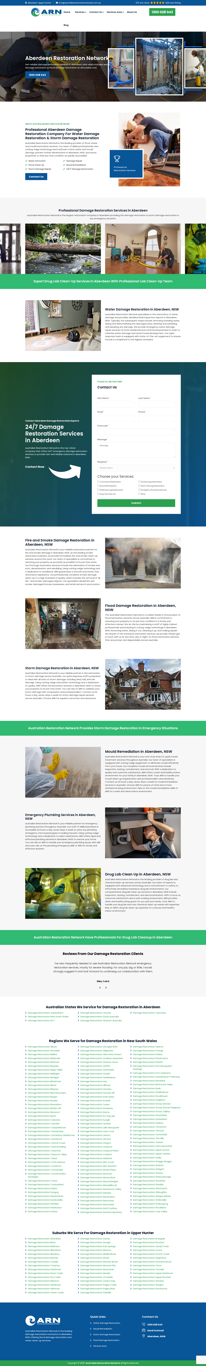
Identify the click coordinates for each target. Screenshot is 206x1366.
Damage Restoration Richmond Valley (153, 1084)
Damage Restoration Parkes (147, 1054)
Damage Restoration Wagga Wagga (152, 1161)
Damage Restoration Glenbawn (44, 1284)
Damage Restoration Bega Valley (45, 1069)
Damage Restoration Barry (42, 1242)
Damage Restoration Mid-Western (98, 1166)
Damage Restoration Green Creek (46, 1292)
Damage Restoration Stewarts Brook (152, 1261)
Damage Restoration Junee (94, 1104)
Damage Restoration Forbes (42, 1211)
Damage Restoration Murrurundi (97, 1269)
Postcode (103, 425)
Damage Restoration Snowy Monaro (152, 1103)
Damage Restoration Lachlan (95, 1123)
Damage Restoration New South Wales (48, 1016)
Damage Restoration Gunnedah (97, 1069)
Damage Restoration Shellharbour (150, 1092)
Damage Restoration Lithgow (95, 1142)
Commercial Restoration (110, 482)
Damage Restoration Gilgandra (96, 1050)
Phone (142, 411)
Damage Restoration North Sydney (98, 1208)
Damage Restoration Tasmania (149, 1012)
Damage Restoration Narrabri (95, 1192)
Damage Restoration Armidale (44, 1050)
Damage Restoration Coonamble (45, 1169)
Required (102, 461)
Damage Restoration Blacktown (44, 1081)
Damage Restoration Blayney (43, 1089)
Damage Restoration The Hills (148, 1138)
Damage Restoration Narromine (97, 1200)
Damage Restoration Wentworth (150, 1188)
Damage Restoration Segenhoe (149, 1257)
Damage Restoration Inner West (97, 1096)
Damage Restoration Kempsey (96, 1108)
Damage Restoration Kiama (95, 1112)
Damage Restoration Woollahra (149, 1207)
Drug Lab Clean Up (108, 494)
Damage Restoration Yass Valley (150, 1211)
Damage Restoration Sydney (148, 1122)
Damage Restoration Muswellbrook (98, 1185)
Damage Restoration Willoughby (150, 1192)
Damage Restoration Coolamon (45, 1166)
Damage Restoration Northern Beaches (101, 1212)
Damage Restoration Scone (147, 1250)
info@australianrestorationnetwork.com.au (80, 2)
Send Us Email (155, 1330)
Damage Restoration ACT (41, 1020)
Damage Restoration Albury (42, 1046)
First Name (103, 398)
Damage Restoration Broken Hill (44, 1108)
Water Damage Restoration (111, 490)
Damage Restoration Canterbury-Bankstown (51, 1135)
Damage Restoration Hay (93, 1081)
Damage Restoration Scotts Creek (151, 1254)
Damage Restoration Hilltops (95, 1085)
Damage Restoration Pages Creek (98, 1284)
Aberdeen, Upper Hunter (39, 2)
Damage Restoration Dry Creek (44, 1277)
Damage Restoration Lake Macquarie (99, 1127)
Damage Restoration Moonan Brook (99, 1261)
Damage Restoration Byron (42, 1115)
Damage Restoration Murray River (97, 1177)
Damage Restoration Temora (148, 1130)
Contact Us (95, 12)
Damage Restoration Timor (147, 1265)
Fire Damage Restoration (151, 482)
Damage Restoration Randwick (149, 1080)
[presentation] (100, 987)
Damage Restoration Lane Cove (97, 1131)
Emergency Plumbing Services (154, 490)
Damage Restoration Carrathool (45, 1139)
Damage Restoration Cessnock (44, 1150)
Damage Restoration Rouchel (148, 1242)
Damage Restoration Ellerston (43, 1280)
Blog (66, 25)
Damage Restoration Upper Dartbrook (153, 1273)
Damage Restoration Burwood (44, 1112)
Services (80, 12)
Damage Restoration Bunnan (43, 1257)
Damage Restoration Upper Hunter (151, 1149)
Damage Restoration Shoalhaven (150, 1096)
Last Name (144, 398)
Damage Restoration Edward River (45, 1196)
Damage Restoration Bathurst (43, 1062)
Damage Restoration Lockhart (96, 1154)
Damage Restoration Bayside (43, 1065)
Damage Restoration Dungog (43, 1192)
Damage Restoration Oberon (148, 1046)
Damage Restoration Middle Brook (98, 1254)
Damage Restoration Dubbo (42, 1188)
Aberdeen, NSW (156, 1336)
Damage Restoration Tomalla (148, 1269)
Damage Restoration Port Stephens (152, 1072)
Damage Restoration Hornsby (95, 1089)
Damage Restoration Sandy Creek (151, 1246)
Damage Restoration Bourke (42, 1100)
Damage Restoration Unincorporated (152, 1146)
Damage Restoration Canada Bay (45, 1131)
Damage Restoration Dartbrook (44, 1269)
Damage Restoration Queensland (45, 1012)
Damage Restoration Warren (148, 1173)
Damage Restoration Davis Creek (45, 1273)
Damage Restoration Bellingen (44, 1073)
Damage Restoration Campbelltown (47, 1127)
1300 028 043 (162, 12)
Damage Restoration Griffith (95, 1065)
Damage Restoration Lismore (95, 1139)
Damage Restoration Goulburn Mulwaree (101, 1058)
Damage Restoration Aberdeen (44, 1238)
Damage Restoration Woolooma (150, 1288)
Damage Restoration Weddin (148, 1184)
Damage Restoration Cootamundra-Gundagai (47, 1175)
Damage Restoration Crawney (44, 1265)
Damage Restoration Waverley (149, 1180)
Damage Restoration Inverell (95, 1100)
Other (143, 494)
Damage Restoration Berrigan (43, 1077)
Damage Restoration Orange (148, 1050)
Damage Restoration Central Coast (46, 1142)
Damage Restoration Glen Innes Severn (100, 1054)
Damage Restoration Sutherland (150, 1119)
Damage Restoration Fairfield (43, 1203)
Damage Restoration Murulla (95, 1273)
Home (67, 12)
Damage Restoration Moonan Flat (98, 1265)
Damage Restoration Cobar (42, 1158)
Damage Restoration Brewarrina (44, 1104)
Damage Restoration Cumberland (45, 1184)
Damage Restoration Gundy (95, 1238)
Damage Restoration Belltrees (44, 1246)
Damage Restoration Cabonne (44, 1119)
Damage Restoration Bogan (42, 1096)
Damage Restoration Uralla (147, 1157)
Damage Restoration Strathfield (150, 1115)
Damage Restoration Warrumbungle (152, 1176)
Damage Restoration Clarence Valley (47, 1154)
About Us (132, 12)
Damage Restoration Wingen (148, 1284)
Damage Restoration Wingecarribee (152, 1196)
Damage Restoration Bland (42, 1085)
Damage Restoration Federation (45, 1207)
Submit (136, 503)
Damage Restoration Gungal (95, 1242)
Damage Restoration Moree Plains (98, 1169)
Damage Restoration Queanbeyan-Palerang (156, 1076)
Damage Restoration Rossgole (149, 1238)
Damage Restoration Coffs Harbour (46, 1162)
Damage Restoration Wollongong (150, 1203)
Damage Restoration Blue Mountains (47, 1092)
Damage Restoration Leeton (95, 1135)
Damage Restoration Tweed (148, 1142)
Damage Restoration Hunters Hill (97, 1092)
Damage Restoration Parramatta (150, 1058)
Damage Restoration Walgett (148, 1169)
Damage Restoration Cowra (42, 1180)
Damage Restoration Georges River (99, 1046)
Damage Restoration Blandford (44, 1250)
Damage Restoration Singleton (149, 1099)
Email (100, 411)
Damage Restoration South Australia (99, 1016)
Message (102, 439)
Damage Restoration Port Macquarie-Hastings (153, 1067)
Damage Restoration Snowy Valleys (151, 1111)
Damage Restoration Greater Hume (99, 1062)
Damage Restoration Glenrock (44, 1288)
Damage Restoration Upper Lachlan (151, 1153)
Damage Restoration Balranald (44, 1058)
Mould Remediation (108, 486)
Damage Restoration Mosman (96, 1173)
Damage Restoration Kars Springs (98, 1246)
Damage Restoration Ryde (147, 1088)
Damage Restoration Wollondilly (149, 1199)
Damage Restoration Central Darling (47, 1146)
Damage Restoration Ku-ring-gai (97, 1115)
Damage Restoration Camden (44, 1123)
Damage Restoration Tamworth (149, 1126)
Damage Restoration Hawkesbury (97, 1077)
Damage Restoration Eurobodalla (45, 1199)
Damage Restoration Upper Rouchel (152, 1277)
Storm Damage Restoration (152, 486)
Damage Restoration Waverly (148, 1280)
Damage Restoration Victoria (95, 1012)
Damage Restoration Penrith (148, 1062)
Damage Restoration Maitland (96, 1158)
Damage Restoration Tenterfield (150, 1134)
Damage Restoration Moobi (94, 1257)
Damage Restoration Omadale (96, 1277)
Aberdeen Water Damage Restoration (143, 257)
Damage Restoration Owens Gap (97, 1280)
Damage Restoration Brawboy (43, 1254)
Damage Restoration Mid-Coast (97, 1162)
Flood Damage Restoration (106, 1340)
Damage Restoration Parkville (95, 1292)
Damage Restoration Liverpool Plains (99, 1150)
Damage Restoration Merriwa (95, 1250)
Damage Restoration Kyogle (95, 1119)
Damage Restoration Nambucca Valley (100, 1189)
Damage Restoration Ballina (42, 1054)
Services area (114, 12)
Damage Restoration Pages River (97, 1288)
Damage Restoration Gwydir (95, 1073)
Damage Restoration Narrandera (97, 1196)
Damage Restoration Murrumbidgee (99, 1181)
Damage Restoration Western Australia (101, 1020)
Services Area (100, 1346)
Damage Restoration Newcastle (97, 1204)
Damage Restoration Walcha (148, 1165)
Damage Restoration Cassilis (43, 1261)
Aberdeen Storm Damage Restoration (63, 257)
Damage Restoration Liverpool (96, 1146)
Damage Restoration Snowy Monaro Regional (156, 1107)
